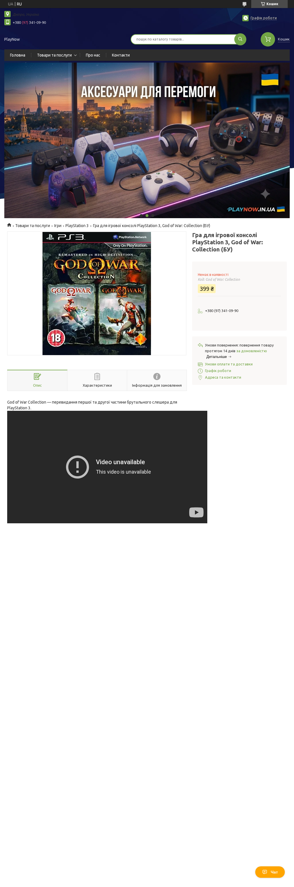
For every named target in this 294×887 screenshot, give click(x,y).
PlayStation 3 (77, 225)
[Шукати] (240, 39)
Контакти (121, 55)
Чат (274, 872)
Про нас (93, 55)
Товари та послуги (54, 55)
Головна (17, 55)
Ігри (57, 225)
